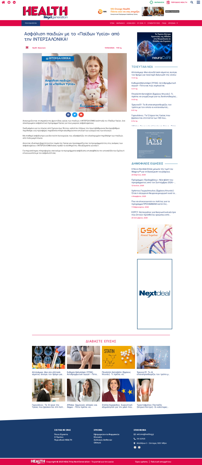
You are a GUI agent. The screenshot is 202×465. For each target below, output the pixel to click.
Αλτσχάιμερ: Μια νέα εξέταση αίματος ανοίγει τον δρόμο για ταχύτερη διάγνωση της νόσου (154, 73)
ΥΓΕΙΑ (112, 23)
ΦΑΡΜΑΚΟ (120, 23)
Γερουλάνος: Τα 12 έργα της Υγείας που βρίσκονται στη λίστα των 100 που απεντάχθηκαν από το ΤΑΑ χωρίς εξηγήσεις (153, 118)
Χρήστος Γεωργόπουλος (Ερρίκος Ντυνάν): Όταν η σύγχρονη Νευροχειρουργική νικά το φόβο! (153, 193)
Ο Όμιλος (58, 437)
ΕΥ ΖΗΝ (140, 23)
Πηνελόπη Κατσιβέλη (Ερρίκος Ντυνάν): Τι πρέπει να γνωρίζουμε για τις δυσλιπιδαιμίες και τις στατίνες (154, 96)
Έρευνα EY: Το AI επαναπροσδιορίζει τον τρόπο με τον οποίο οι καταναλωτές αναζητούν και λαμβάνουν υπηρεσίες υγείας (153, 107)
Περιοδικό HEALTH (63, 440)
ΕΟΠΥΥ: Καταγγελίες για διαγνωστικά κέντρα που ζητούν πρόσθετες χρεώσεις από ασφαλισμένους (154, 215)
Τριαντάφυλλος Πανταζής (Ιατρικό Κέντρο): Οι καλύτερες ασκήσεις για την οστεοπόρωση (152, 407)
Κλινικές (98, 437)
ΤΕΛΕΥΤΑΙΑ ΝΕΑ (142, 67)
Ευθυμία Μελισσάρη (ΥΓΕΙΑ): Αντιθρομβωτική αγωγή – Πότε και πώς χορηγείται (154, 84)
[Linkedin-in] (14, 2)
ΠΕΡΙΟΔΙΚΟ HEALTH (179, 2)
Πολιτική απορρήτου (161, 461)
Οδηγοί (97, 442)
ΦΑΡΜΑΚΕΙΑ (159, 2)
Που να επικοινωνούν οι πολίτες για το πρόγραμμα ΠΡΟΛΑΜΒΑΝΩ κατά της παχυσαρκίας (151, 204)
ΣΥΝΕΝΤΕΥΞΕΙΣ (154, 23)
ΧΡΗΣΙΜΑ (171, 23)
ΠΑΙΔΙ (164, 23)
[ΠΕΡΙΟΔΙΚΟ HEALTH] (168, 2)
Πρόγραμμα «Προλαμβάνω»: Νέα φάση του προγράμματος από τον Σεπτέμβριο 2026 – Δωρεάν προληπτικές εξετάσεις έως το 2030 (154, 182)
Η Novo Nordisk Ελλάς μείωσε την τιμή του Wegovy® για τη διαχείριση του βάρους (152, 170)
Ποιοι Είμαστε (61, 434)
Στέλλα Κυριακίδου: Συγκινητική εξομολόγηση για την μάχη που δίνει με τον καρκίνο (117, 407)
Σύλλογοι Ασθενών (103, 440)
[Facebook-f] (9, 2)
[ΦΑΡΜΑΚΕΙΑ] (151, 2)
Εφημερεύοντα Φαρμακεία (106, 434)
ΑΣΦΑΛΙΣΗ (131, 23)
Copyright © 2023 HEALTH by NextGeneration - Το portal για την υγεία (80, 461)
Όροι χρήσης (141, 461)
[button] (191, 2)
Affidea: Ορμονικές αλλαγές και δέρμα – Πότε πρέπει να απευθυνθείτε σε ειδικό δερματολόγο (82, 408)
